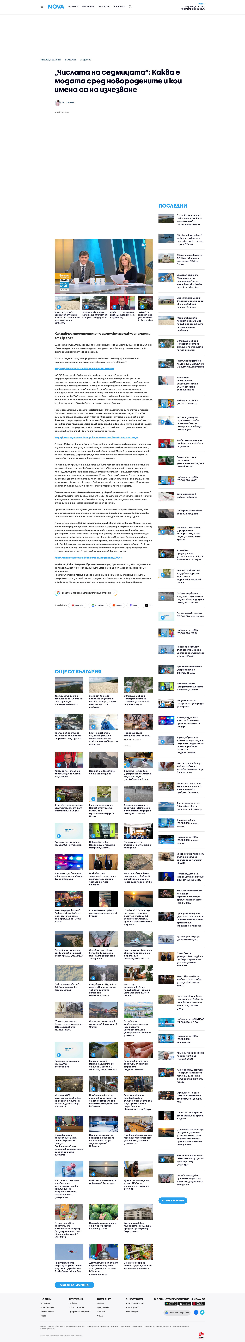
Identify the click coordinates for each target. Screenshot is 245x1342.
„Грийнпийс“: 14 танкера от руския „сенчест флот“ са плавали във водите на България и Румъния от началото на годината (138, 917)
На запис (104, 6)
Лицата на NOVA (76, 1307)
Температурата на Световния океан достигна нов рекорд (189, 806)
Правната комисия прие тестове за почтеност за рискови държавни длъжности (138, 1139)
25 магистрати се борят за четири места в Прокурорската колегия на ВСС (68, 1025)
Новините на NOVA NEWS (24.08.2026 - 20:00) (190, 1020)
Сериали (101, 1311)
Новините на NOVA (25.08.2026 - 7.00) (187, 631)
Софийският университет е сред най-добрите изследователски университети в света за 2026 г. (137, 1028)
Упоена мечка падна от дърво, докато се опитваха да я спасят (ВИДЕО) (190, 858)
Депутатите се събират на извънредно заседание (137, 845)
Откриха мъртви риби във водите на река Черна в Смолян (67, 987)
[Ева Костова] (58, 103)
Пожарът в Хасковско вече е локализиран (102, 772)
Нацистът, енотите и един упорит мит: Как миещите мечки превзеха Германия (189, 787)
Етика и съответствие (181, 1326)
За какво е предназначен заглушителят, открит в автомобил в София (69, 808)
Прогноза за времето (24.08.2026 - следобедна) (67, 1064)
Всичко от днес (48, 1307)
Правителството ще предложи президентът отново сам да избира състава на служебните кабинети (103, 1101)
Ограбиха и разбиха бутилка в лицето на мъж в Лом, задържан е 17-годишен (102, 954)
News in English (131, 1311)
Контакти (114, 1326)
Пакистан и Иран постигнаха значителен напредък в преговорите (190, 461)
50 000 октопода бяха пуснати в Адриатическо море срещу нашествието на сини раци (189, 896)
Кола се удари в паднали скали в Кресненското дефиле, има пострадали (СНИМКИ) (138, 954)
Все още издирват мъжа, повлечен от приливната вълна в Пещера (69, 876)
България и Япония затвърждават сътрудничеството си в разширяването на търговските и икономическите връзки (138, 1102)
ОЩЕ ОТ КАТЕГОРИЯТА (74, 1284)
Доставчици (105, 1326)
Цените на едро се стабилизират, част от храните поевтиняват (138, 1266)
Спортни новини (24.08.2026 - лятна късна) (187, 823)
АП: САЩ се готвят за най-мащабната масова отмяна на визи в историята (190, 768)
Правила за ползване (163, 1326)
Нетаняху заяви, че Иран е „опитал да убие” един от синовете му (190, 876)
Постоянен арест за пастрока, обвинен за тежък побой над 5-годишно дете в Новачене (101, 1140)
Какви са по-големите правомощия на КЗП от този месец (68, 774)
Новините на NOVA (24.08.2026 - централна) (187, 1039)
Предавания (103, 1307)
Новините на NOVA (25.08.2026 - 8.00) (187, 478)
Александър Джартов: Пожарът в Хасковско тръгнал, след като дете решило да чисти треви (68, 916)
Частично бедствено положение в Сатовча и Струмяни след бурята (68, 736)
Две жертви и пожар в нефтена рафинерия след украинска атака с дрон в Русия (190, 239)
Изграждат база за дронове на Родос (188, 938)
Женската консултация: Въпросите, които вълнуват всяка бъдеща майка (187, 383)
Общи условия (125, 1326)
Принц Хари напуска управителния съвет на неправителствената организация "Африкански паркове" (190, 919)
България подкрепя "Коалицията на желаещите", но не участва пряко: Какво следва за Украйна (189, 281)
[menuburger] (42, 6)
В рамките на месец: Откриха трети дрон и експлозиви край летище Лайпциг (190, 302)
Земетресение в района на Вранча (187, 495)
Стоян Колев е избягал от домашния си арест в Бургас (103, 913)
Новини (73, 6)
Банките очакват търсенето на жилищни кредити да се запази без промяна (137, 1227)
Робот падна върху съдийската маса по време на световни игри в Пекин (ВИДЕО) (190, 651)
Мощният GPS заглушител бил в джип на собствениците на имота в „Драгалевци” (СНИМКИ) (68, 1101)
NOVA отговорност (134, 1303)
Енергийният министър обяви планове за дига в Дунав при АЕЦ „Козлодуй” (69, 953)
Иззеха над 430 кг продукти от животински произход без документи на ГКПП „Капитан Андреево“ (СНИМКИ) (68, 1230)
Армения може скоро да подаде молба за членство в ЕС (190, 1056)
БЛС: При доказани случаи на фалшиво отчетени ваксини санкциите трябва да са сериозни (103, 738)
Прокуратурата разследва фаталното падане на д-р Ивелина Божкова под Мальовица (68, 1267)
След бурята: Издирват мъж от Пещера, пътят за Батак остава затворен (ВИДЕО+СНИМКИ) (103, 990)
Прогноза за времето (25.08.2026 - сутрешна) (68, 843)
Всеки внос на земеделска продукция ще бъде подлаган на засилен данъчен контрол (102, 879)
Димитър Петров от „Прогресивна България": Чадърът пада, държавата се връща (138, 775)
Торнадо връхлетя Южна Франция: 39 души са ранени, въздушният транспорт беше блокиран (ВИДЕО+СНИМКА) (190, 745)
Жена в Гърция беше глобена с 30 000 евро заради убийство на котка (189, 980)
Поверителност (137, 1326)
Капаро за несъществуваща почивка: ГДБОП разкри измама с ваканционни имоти (137, 990)
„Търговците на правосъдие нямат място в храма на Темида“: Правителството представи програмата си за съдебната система (69, 1145)
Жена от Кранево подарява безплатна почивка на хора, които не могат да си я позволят (102, 701)
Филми (100, 1316)
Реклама (43, 1326)
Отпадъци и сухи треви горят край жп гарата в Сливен (103, 1024)
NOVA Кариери (132, 1307)
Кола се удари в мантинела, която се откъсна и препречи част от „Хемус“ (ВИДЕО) (103, 1065)
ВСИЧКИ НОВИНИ (173, 1200)
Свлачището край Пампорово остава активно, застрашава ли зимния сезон (137, 700)
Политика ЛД (149, 1326)
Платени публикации (47, 1328)
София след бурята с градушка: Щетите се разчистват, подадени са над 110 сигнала (137, 809)
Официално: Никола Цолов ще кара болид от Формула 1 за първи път (189, 1097)
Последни (45, 1303)
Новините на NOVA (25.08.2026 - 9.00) (187, 402)
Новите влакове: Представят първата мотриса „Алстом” (102, 845)
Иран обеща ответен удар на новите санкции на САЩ (189, 669)
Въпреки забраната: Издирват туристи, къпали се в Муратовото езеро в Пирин (101, 810)
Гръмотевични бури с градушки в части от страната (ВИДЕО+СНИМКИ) (136, 1065)
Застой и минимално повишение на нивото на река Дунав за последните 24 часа (68, 700)
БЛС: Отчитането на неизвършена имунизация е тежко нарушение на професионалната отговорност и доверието (67, 1188)
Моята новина (47, 1311)
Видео (43, 1316)
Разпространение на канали (74, 1326)
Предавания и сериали (79, 1311)
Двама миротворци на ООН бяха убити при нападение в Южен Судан (190, 259)
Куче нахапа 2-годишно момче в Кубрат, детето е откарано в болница (137, 1184)
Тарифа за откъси (93, 1326)
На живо (119, 6)
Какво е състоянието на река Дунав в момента (103, 1181)
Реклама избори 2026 (55, 1326)
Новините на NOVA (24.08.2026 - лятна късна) (187, 840)
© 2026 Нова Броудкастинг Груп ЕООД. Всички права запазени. (61, 1335)
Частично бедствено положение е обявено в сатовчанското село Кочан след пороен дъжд (138, 877)
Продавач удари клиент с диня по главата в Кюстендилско (103, 1226)
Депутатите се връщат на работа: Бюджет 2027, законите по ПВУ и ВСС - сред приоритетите (103, 1268)
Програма (88, 6)
